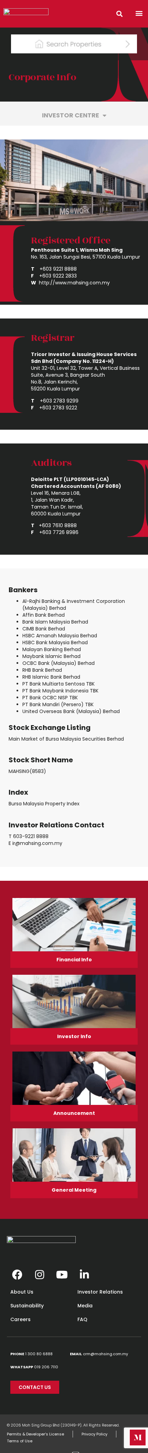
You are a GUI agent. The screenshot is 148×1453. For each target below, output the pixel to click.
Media (85, 1305)
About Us (21, 1291)
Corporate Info (42, 77)
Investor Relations (100, 1291)
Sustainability (27, 1305)
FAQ (82, 1319)
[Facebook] (17, 1274)
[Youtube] (62, 1274)
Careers (20, 1319)
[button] (139, 13)
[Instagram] (39, 1274)
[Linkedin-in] (84, 1274)
